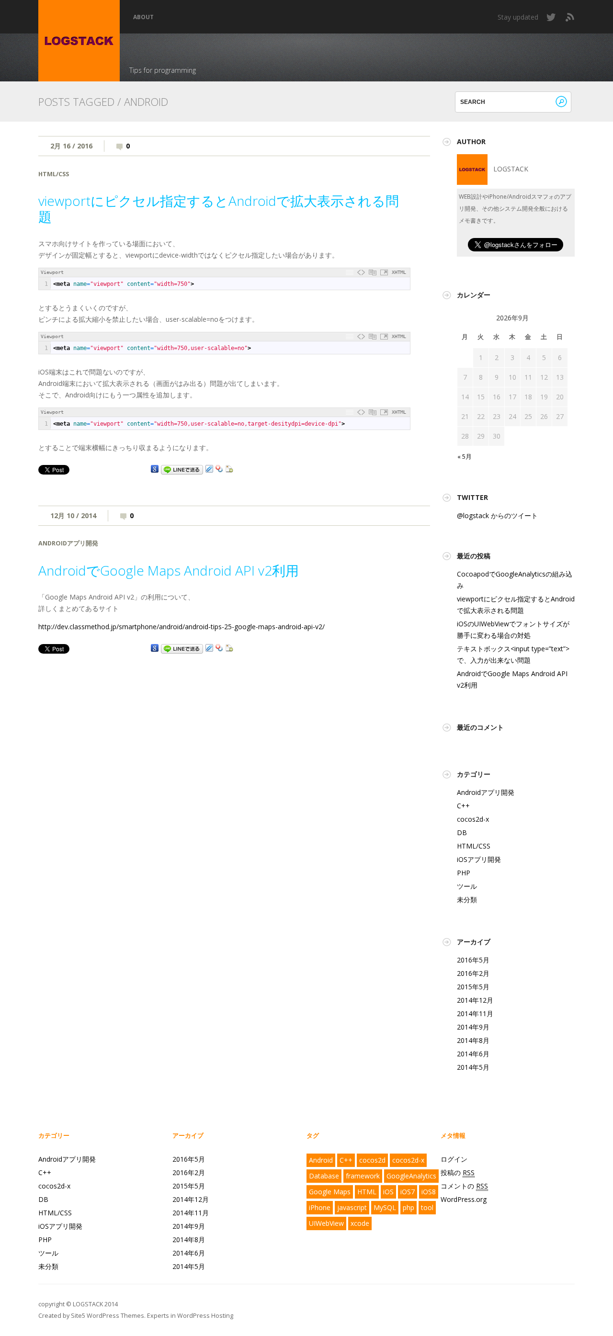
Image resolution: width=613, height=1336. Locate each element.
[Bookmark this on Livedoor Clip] (209, 469)
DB (462, 832)
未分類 (467, 899)
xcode (360, 1223)
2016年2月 (473, 973)
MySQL (385, 1207)
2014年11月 (475, 1013)
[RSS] (570, 17)
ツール (467, 886)
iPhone (319, 1207)
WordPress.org (464, 1199)
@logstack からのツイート (497, 515)
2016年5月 (473, 959)
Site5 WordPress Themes (107, 1316)
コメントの (464, 1185)
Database (324, 1175)
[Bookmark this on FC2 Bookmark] (229, 469)
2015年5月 (473, 986)
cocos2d (372, 1160)
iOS (388, 1191)
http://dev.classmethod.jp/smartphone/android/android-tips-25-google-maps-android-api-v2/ (181, 626)
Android (321, 1160)
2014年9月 (473, 1026)
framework (363, 1175)
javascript (352, 1207)
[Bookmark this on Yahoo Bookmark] (219, 469)
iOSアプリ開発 (479, 859)
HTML (366, 1191)
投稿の (458, 1172)
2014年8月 (473, 1040)
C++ (463, 805)
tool (427, 1207)
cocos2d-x (473, 819)
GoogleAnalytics (411, 1175)
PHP (463, 872)
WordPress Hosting (205, 1316)
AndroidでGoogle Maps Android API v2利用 (168, 570)
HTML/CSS (53, 174)
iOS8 (428, 1191)
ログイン (454, 1159)
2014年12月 (475, 1000)
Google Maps (330, 1191)
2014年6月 (473, 1053)
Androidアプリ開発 (68, 543)
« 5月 (464, 457)
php (408, 1207)
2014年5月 (473, 1067)
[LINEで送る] (182, 469)
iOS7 (407, 1191)
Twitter (551, 17)
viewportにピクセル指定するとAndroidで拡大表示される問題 (218, 209)
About (143, 17)
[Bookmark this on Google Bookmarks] (155, 469)
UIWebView (326, 1223)
